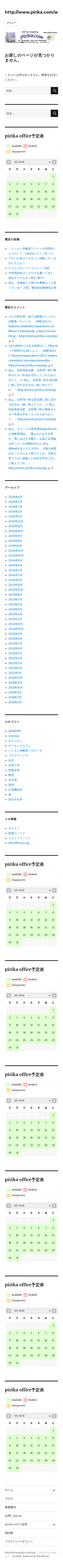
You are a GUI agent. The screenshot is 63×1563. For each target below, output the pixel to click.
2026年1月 (15, 516)
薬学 (11, 784)
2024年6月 (15, 565)
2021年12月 (15, 677)
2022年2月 (15, 668)
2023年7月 (15, 599)
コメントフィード (19, 838)
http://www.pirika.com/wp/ (33, 12)
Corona (13, 736)
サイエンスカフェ (19, 745)
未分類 (12, 780)
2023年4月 (15, 614)
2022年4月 (15, 658)
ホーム (9, 1490)
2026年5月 (15, 501)
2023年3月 (15, 619)
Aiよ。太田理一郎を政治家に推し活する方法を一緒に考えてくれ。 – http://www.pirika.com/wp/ (33, 384)
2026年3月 (15, 506)
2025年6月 (15, 545)
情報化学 (14, 770)
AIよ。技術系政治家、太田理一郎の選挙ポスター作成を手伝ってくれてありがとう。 (32, 375)
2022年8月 (15, 638)
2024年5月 (15, 570)
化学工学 (14, 765)
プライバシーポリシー (19, 1541)
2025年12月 (15, 521)
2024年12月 (16, 550)
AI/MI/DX (14, 731)
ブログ (9, 1498)
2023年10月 (15, 589)
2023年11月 (15, 585)
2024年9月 (15, 560)
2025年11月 (15, 526)
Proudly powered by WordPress (31, 1556)
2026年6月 (15, 497)
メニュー (11, 22)
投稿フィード (16, 833)
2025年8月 (15, 541)
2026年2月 (15, 511)
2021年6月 (15, 702)
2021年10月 (15, 687)
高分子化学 (15, 799)
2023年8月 (15, 594)
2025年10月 (15, 531)
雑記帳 (9, 1533)
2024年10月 (16, 555)
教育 (11, 775)
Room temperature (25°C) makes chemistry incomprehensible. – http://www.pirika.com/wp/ (32, 360)
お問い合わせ (13, 1515)
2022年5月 (15, 653)
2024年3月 (15, 575)
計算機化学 (15, 789)
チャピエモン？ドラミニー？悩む (29, 268)
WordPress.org (18, 843)
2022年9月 (15, 633)
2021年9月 (15, 692)
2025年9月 (15, 536)
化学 (11, 760)
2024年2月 (15, 580)
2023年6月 (15, 604)
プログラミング (18, 755)
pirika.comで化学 (16, 1524)
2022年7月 (15, 643)
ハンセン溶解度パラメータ (25, 750)
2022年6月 (15, 648)
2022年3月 (15, 663)
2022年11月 (15, 624)
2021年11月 (15, 682)
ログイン (14, 828)
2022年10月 (16, 629)
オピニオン (15, 740)
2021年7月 (15, 697)
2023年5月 (15, 609)
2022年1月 (15, 673)
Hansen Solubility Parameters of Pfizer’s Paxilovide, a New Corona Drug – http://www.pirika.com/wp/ (33, 331)
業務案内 (10, 1507)
